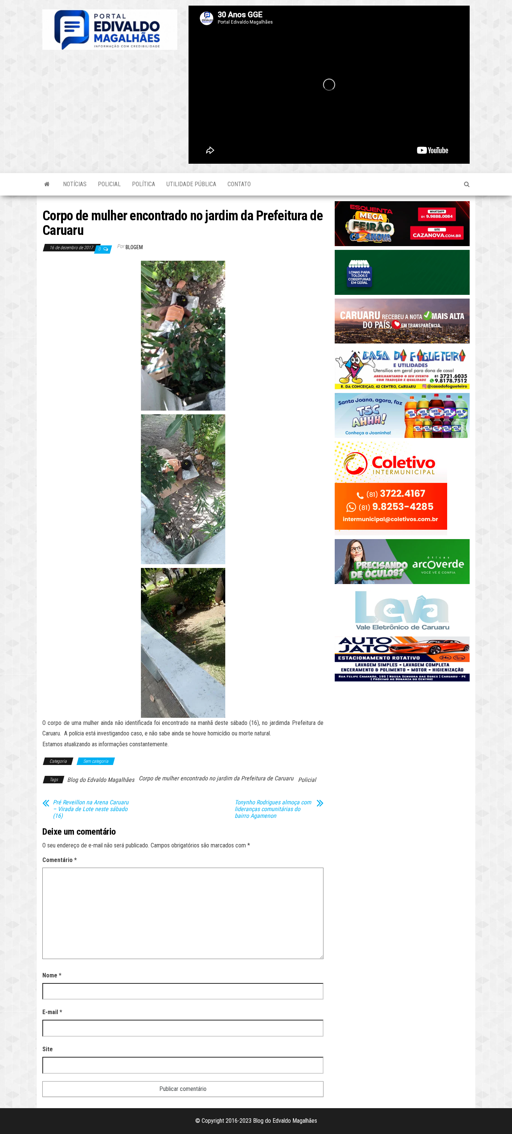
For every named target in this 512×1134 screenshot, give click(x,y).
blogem (134, 247)
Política (143, 184)
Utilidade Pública (191, 184)
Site (47, 1049)
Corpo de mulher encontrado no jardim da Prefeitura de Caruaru (216, 778)
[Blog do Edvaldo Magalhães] (47, 184)
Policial (109, 184)
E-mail (52, 1012)
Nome (51, 975)
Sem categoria (95, 761)
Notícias (75, 184)
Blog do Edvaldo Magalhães (100, 779)
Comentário (59, 860)
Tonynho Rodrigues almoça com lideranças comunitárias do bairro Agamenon (273, 809)
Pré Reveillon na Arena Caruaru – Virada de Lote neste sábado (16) (91, 809)
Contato (239, 184)
